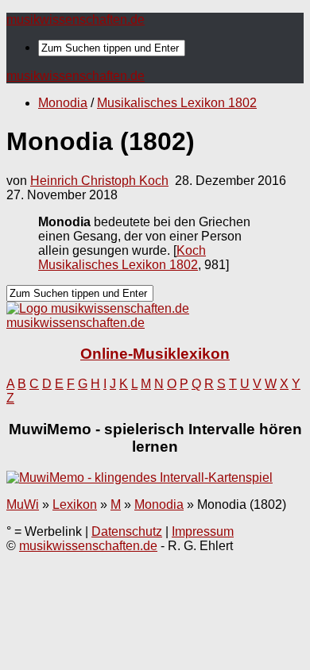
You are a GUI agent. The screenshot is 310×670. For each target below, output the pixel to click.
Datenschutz (126, 531)
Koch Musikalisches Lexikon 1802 (122, 257)
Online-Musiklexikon (155, 353)
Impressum (203, 531)
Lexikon (74, 504)
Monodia (62, 103)
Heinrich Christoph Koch (99, 180)
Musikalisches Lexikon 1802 (177, 103)
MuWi (22, 504)
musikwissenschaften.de (75, 19)
